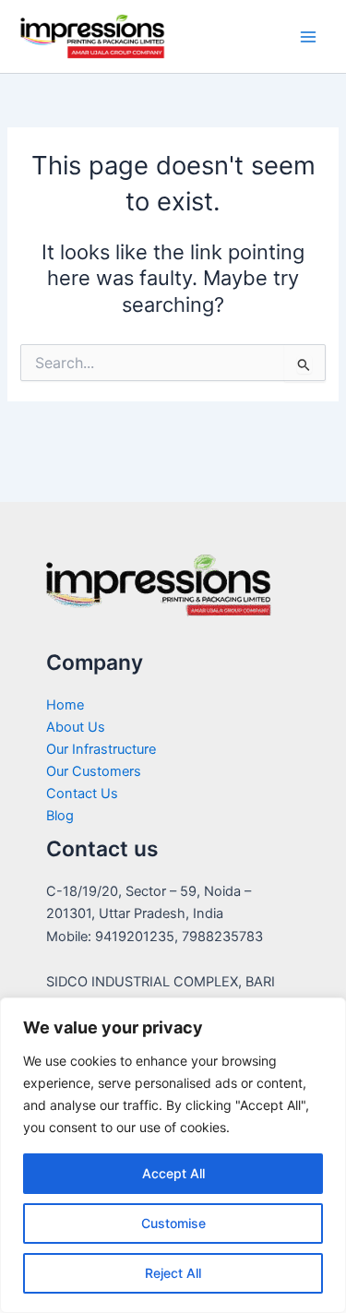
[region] (173, 1155)
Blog (60, 815)
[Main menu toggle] (308, 37)
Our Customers (93, 771)
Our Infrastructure (101, 749)
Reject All (173, 1273)
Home (65, 705)
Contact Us (82, 793)
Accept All (173, 1173)
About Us (75, 727)
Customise (173, 1223)
